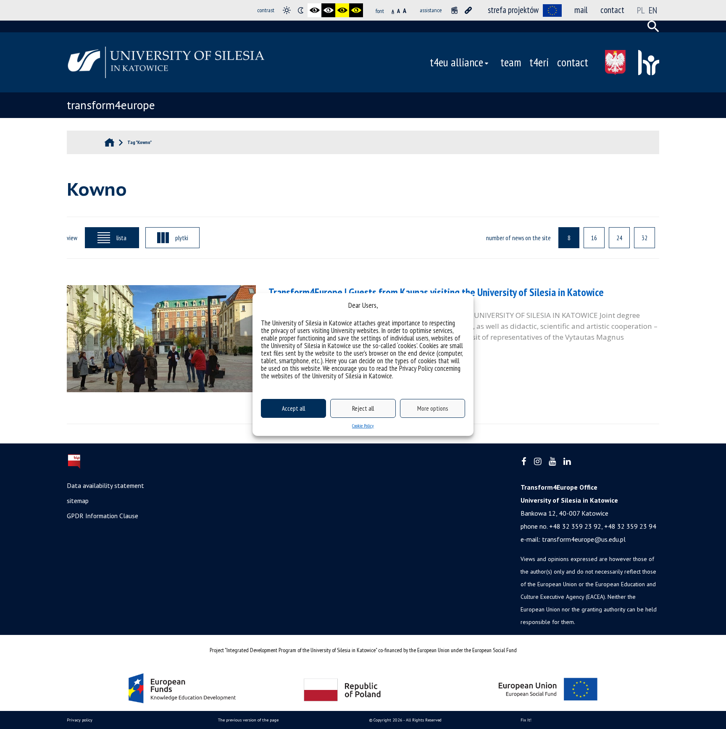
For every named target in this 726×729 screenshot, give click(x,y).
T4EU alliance (456, 62)
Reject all (363, 408)
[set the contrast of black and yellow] (342, 10)
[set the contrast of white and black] (328, 10)
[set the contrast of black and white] (314, 10)
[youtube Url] (552, 461)
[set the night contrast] (301, 10)
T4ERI (539, 62)
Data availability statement (105, 485)
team (510, 62)
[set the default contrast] (287, 10)
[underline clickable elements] (468, 10)
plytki (181, 237)
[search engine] (653, 26)
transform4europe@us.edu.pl (584, 539)
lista (121, 237)
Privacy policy (79, 720)
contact (612, 10)
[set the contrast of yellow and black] (356, 10)
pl (641, 10)
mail (581, 10)
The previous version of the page (248, 720)
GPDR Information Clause (102, 515)
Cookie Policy (363, 425)
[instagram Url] (537, 461)
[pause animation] (454, 10)
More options (432, 408)
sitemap (78, 500)
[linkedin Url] (567, 461)
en (653, 10)
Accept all (293, 408)
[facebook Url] (523, 461)
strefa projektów (513, 10)
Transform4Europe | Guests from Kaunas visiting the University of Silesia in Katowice (436, 292)
